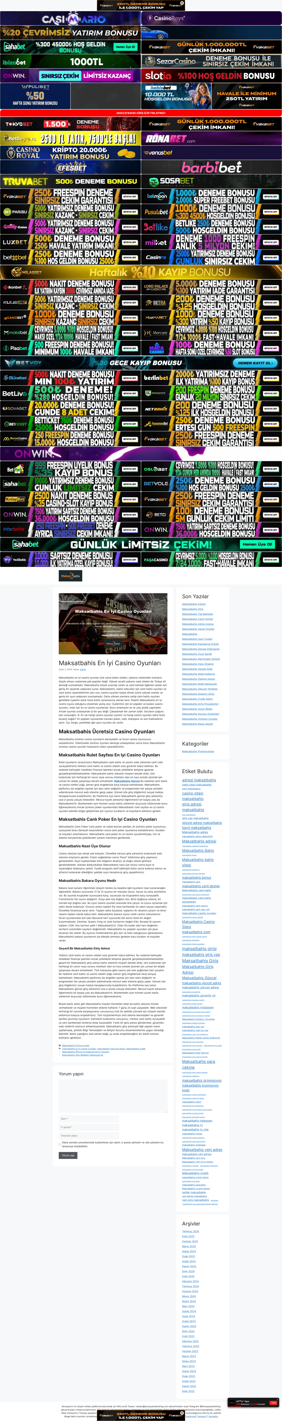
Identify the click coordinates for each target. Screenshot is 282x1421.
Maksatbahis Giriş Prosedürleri (200, 703)
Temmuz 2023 (190, 1346)
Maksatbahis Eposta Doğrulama (201, 649)
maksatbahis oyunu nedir (191, 1049)
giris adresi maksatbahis (193, 807)
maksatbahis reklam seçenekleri (194, 1095)
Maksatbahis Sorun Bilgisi (197, 708)
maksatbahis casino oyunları (199, 913)
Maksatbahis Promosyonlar (75, 1045)
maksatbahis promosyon (202, 1080)
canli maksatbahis (191, 788)
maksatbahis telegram (197, 1120)
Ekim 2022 (188, 1391)
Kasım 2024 (189, 1266)
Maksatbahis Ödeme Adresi (198, 679)
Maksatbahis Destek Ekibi (197, 669)
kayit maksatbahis (196, 827)
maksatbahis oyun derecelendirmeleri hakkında (200, 1204)
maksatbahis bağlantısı (191, 870)
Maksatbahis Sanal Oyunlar (198, 629)
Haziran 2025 (190, 1241)
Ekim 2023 (188, 1331)
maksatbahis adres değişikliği (197, 836)
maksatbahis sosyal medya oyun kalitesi (197, 1110)
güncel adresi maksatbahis (202, 823)
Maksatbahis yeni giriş (193, 1158)
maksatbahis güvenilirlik (191, 992)
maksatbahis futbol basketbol (193, 944)
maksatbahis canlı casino (195, 905)
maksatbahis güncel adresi (200, 987)
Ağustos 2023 (190, 1341)
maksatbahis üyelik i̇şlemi (195, 1177)
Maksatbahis (189, 634)
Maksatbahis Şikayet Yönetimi (200, 689)
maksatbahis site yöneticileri (193, 1106)
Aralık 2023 (189, 1321)
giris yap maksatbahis (195, 818)
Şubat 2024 (189, 1311)
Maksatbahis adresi (199, 841)
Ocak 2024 (188, 1316)
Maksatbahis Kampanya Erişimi (200, 644)
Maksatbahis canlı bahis (196, 890)
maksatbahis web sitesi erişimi (193, 1141)
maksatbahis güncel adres (201, 983)
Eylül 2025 (188, 1236)
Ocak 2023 (188, 1376)
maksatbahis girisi (199, 948)
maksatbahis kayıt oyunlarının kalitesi (196, 1016)
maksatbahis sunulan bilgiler (193, 1113)
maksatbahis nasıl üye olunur (111, 1048)
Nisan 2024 (189, 1301)
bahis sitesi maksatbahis (197, 784)
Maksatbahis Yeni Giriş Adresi (197, 1162)
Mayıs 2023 (189, 1356)
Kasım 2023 (189, 1326)
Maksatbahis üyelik (135, 1048)
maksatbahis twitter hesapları (193, 1138)
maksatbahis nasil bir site (195, 1030)
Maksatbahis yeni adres (202, 1149)
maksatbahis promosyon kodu (200, 1087)
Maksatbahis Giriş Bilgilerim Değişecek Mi (82, 1055)
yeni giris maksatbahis (195, 1200)
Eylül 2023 (188, 1336)
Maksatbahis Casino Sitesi (198, 924)
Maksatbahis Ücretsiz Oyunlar (200, 718)
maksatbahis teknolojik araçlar (193, 1117)
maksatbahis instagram (198, 1007)
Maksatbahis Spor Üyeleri (197, 639)
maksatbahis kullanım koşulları (193, 1023)
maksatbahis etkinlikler (190, 940)
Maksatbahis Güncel (199, 978)
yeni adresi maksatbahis (194, 1196)
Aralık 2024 (189, 1261)
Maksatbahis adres (195, 832)
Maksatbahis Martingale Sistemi (201, 659)
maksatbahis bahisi (189, 855)
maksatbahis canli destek (201, 886)
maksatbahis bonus (196, 877)
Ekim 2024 (188, 1271)
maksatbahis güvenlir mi (198, 995)
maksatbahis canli (191, 882)
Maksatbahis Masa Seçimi (197, 723)
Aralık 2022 (188, 1381)
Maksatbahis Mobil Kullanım (198, 674)
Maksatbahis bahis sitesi (198, 862)
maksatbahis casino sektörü (192, 917)
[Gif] (141, 272)
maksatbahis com (196, 932)
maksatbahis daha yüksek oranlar (194, 937)
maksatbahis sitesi (191, 1102)
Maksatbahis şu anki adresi (196, 1188)
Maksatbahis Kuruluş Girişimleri (200, 713)
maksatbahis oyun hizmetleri (192, 1042)
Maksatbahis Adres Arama (198, 624)
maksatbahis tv (192, 1125)
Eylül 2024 (188, 1276)
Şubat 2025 (189, 1251)
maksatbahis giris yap (201, 954)
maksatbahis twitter (192, 1133)
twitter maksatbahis (194, 1192)
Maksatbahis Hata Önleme (198, 664)
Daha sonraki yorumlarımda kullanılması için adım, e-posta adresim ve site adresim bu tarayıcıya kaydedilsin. (113, 1144)
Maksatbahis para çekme (198, 1064)
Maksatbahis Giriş (192, 609)
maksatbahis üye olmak (191, 1181)
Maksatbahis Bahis (198, 850)
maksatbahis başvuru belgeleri (193, 874)
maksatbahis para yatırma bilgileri (195, 1057)
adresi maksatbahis (199, 780)
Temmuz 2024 (190, 1286)
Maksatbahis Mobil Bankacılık (199, 684)
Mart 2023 (188, 1366)
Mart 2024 (188, 1306)
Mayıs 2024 (189, 1296)
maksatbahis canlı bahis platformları (195, 895)
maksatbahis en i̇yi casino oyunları (79, 1048)
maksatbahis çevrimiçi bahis (192, 1170)
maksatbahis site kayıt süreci (193, 1098)
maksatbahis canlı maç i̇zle (196, 909)
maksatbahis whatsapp (194, 1145)
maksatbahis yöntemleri (209, 1166)
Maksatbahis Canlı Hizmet (197, 619)
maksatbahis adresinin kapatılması (195, 846)
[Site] (70, 196)
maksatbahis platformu (190, 1076)
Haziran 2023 (190, 1351)
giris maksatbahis (188, 815)
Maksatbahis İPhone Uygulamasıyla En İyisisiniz (85, 1052)
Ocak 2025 (188, 1256)
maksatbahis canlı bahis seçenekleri (196, 899)
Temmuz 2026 (190, 1231)
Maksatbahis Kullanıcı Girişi (198, 694)
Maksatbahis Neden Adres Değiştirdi (201, 1038)
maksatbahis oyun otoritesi (192, 1046)
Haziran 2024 (190, 1291)
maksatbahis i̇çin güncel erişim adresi (196, 1012)
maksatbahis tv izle (195, 1129)
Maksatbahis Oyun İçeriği (197, 654)
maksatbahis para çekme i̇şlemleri (195, 1072)
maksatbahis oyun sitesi (213, 1046)
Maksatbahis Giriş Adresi (197, 969)
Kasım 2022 (189, 1386)
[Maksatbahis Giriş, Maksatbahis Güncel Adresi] (70, 575)
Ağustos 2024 (190, 1281)
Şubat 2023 (189, 1371)
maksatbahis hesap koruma (192, 1004)
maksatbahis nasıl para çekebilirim (195, 1034)
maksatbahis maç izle (193, 1026)
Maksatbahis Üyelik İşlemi (197, 698)
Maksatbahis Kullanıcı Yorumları (198, 1019)
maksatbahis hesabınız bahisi (193, 1000)
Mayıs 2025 (189, 1246)
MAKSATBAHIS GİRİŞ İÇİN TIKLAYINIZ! (141, 113)
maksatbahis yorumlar (190, 1166)
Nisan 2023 (189, 1361)
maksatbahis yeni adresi (196, 1154)
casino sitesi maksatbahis (193, 796)
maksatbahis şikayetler (194, 1185)
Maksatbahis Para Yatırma (195, 1053)
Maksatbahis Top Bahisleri (197, 614)
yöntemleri (214, 1200)
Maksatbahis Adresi (194, 604)
